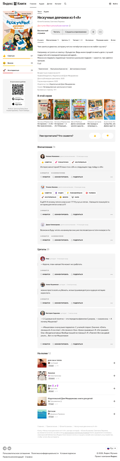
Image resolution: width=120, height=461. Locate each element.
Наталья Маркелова (45, 122)
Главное (33, 4)
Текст (40, 12)
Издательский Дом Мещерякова (62, 84)
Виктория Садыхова (53, 313)
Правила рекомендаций (13, 457)
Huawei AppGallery (12, 110)
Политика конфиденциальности (45, 453)
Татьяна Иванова (52, 187)
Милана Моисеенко (52, 156)
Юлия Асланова (44, 21)
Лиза (47, 259)
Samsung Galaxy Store (21, 108)
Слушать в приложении (75, 32)
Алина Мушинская (52, 284)
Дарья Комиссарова (53, 225)
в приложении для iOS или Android (76, 433)
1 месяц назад (72, 313)
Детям (49, 4)
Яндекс (114, 456)
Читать (56, 32)
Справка (28, 457)
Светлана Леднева (57, 21)
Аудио (41, 4)
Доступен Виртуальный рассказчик (53, 26)
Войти (115, 4)
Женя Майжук (76, 122)
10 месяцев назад (82, 156)
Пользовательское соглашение (16, 453)
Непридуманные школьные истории (57, 87)
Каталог (58, 4)
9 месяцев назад (80, 187)
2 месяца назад (72, 284)
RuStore (10, 108)
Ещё (39, 63)
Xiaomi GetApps (24, 110)
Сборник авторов (94, 122)
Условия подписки (68, 453)
